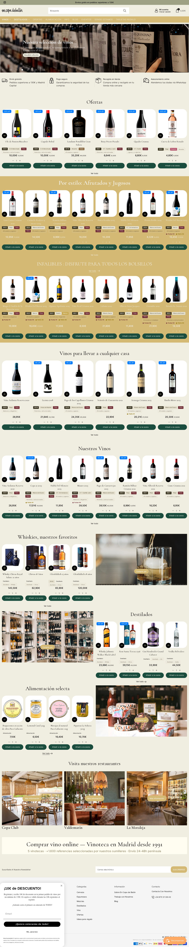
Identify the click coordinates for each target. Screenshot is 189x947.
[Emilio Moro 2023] (172, 378)
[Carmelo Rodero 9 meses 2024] (36, 203)
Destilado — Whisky (9, 584)
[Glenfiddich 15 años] (59, 557)
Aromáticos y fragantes (57, 317)
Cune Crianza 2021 (176, 485)
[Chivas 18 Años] (36, 557)
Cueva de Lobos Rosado (172, 141)
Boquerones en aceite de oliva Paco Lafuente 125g (12, 728)
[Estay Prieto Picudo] (110, 123)
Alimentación (7, 733)
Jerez (51, 581)
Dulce (81, 149)
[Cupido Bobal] (47, 123)
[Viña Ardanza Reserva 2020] (16, 378)
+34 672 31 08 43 (163, 897)
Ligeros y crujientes (134, 152)
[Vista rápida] (4, 135)
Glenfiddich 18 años (82, 574)
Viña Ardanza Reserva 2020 (16, 400)
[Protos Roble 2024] (153, 203)
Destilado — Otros (32, 584)
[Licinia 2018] (47, 378)
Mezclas (80, 901)
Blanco (65, 313)
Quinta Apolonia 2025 (59, 306)
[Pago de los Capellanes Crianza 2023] (78, 378)
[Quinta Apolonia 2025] (59, 289)
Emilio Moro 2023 (172, 400)
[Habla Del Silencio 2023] (129, 203)
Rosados (181, 149)
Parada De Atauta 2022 (176, 306)
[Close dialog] (61, 885)
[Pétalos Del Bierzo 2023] (176, 203)
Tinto (23, 149)
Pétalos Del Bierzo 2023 (176, 220)
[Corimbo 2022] (153, 289)
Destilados (81, 906)
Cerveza (80, 892)
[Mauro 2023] (82, 469)
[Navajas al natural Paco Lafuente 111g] (59, 709)
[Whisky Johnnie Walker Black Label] (106, 634)
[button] (180, 10)
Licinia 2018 (47, 400)
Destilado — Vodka (173, 662)
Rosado (173, 149)
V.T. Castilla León (85, 493)
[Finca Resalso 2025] (106, 203)
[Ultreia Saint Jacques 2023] (129, 289)
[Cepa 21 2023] (36, 469)
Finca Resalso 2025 (106, 220)
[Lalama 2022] (106, 289)
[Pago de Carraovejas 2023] (106, 469)
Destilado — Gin (157, 659)
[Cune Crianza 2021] (176, 469)
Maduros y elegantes (10, 317)
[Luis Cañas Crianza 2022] (12, 203)
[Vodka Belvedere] (176, 634)
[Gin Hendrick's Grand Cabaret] (153, 634)
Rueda (58, 313)
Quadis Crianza (141, 141)
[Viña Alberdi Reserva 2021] (82, 203)
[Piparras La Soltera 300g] (82, 709)
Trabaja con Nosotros (123, 897)
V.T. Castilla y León (109, 149)
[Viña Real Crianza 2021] (82, 289)
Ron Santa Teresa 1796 (129, 651)
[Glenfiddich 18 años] (82, 557)
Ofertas (80, 915)
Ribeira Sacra (107, 313)
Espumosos (82, 897)
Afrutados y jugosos (71, 152)
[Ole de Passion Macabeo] (16, 123)
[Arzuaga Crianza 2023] (141, 378)
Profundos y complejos (150, 320)
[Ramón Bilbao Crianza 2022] (59, 203)
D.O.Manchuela (14, 149)
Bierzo (175, 227)
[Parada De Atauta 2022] (176, 289)
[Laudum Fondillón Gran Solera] (78, 123)
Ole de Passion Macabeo (16, 141)
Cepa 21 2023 (36, 485)
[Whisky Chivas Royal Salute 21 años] (12, 557)
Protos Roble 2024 (153, 220)
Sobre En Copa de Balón (125, 892)
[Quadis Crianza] (141, 123)
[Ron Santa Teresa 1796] (130, 634)
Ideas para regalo (84, 919)
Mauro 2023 (83, 485)
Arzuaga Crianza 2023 (141, 400)
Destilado (6, 581)
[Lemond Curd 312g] (36, 709)
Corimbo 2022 (153, 306)
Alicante (74, 149)
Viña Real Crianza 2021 (82, 306)
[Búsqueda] (124, 10)
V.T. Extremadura (132, 227)
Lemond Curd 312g (36, 725)
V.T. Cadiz (137, 149)
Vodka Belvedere (176, 651)
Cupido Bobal (47, 141)
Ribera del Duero (38, 227)
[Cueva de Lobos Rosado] (172, 123)
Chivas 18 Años (36, 574)
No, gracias (32, 932)
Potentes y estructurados (11, 152)
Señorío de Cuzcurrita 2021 (110, 400)
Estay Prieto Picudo (110, 141)
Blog (116, 901)
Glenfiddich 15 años (59, 574)
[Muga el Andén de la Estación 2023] (12, 289)
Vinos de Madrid (45, 407)
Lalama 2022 (106, 306)
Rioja (166, 149)
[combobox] (88, 10)
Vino (78, 910)
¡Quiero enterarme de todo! (32, 924)
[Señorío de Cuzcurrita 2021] (110, 378)
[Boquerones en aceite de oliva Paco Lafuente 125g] (12, 709)
